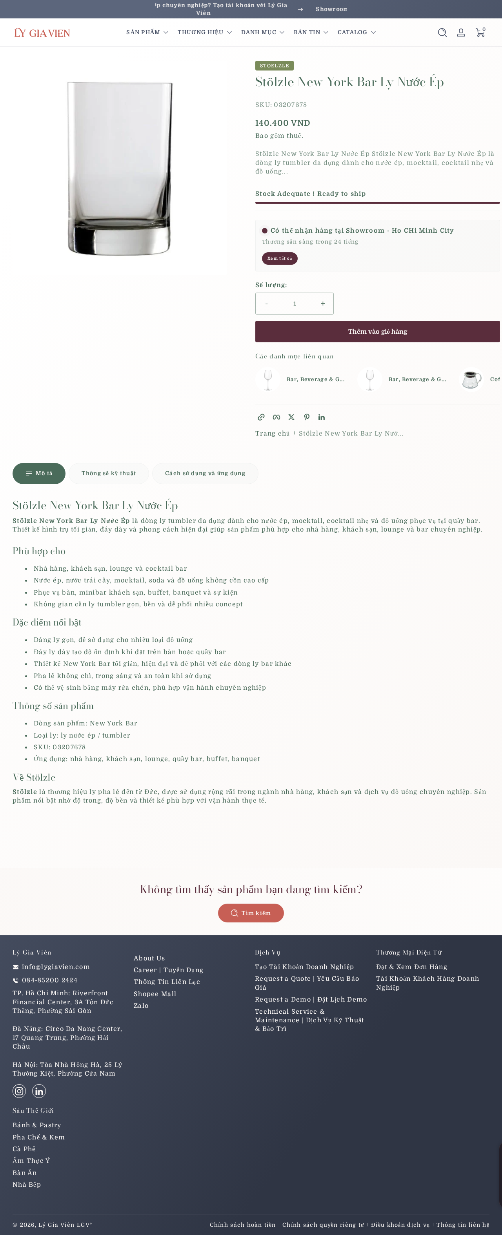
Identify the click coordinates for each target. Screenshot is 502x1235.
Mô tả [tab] (44, 473)
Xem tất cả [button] (279, 258)
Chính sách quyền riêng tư (323, 1225)
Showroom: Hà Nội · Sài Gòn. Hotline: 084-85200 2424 (251, 9)
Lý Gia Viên (56, 1225)
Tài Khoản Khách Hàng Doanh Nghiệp (427, 983)
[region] (251, 9)
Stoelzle (274, 65)
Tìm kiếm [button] (256, 913)
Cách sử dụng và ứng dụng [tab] (205, 473)
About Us (149, 958)
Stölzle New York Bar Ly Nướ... (351, 433)
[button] (442, 32)
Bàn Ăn (25, 1173)
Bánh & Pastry (37, 1125)
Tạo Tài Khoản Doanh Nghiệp (304, 967)
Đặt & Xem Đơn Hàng (411, 967)
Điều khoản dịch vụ (400, 1225)
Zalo (141, 1005)
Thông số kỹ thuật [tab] (109, 473)
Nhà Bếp (27, 1184)
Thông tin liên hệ (463, 1225)
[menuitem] (190, 958)
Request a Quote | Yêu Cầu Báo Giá (307, 983)
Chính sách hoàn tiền (243, 1225)
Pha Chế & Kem (39, 1137)
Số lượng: (271, 285)
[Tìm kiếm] (442, 32)
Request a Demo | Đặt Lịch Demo (311, 999)
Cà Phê (24, 1149)
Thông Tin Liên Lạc (167, 981)
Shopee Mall (155, 994)
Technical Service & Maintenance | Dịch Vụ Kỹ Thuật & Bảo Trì (309, 1020)
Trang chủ (272, 433)
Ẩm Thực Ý (32, 1160)
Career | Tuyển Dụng (169, 970)
